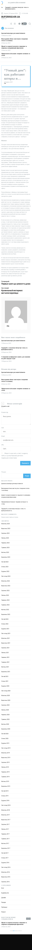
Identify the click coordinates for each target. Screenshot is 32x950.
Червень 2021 (5, 657)
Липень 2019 (5, 767)
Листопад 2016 (5, 867)
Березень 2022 (5, 614)
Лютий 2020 (4, 733)
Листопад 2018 (5, 805)
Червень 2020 (5, 714)
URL (2, 445)
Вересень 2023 (5, 528)
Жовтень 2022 (5, 581)
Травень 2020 (5, 719)
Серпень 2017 (5, 824)
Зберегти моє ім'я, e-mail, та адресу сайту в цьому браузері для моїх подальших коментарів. (14, 456)
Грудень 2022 (5, 571)
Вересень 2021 (5, 643)
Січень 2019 (4, 796)
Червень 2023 (5, 543)
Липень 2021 (5, 652)
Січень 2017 (4, 858)
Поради (3, 902)
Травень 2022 (5, 605)
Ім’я (2, 428)
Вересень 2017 (5, 819)
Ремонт (3, 912)
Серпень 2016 (5, 881)
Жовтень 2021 (5, 638)
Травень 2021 (5, 662)
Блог (2, 888)
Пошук (3, 472)
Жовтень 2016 (5, 872)
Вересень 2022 (5, 585)
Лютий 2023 (4, 562)
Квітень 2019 (5, 781)
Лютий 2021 (4, 676)
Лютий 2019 (4, 791)
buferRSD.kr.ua (10, 17)
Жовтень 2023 (5, 523)
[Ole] (16, 312)
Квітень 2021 (5, 667)
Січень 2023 (4, 566)
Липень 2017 (5, 829)
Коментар (4, 412)
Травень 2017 (5, 838)
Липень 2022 (5, 595)
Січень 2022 (4, 624)
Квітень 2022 (5, 609)
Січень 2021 (4, 681)
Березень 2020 (5, 729)
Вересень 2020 (5, 700)
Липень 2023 (5, 538)
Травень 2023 (5, 547)
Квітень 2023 (5, 552)
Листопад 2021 (5, 633)
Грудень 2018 (5, 800)
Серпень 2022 (5, 590)
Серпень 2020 (5, 705)
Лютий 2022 (4, 619)
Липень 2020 (5, 710)
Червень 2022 (5, 600)
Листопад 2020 (5, 690)
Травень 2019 (5, 776)
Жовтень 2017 (5, 815)
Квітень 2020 (5, 724)
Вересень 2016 (5, 877)
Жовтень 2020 (5, 695)
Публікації (4, 907)
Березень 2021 (5, 671)
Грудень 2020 (5, 686)
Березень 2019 (5, 786)
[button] (27, 919)
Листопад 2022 (5, 576)
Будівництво (5, 893)
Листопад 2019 (5, 748)
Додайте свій (5, 406)
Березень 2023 (5, 557)
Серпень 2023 (5, 533)
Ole (5, 83)
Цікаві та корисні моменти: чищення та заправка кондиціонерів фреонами (14, 923)
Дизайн (3, 897)
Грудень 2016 (5, 862)
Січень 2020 (4, 738)
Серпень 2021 (5, 647)
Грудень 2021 (5, 628)
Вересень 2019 (5, 757)
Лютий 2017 (4, 853)
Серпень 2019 (5, 762)
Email (3, 436)
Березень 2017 (5, 848)
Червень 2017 (5, 834)
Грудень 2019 (5, 743)
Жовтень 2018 (5, 810)
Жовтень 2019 (5, 753)
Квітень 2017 (5, 843)
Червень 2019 (5, 772)
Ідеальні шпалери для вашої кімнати (13, 33)
